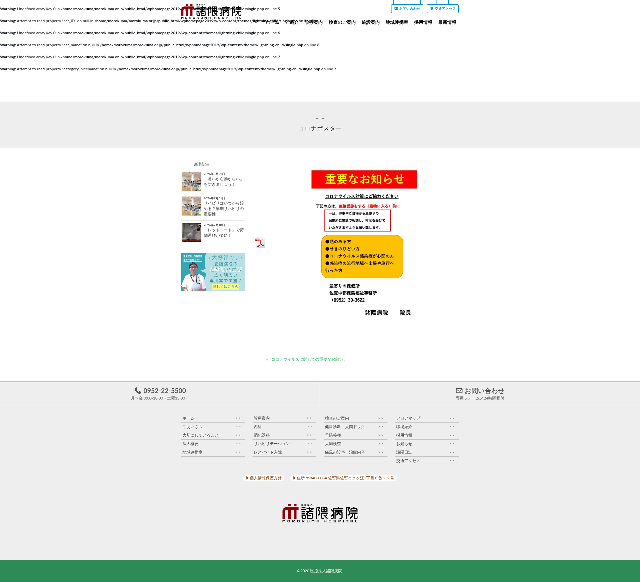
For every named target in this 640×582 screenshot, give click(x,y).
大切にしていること (211, 435)
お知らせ (425, 444)
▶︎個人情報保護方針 (264, 478)
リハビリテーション (283, 444)
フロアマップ (425, 418)
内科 (283, 427)
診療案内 (314, 22)
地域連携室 (397, 22)
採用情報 (423, 22)
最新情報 (447, 22)
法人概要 (211, 444)
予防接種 (354, 435)
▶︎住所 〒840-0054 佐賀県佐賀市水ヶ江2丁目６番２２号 (343, 478)
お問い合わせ (409, 9)
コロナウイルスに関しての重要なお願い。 (309, 359)
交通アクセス (445, 9)
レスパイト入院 (283, 452)
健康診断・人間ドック (354, 427)
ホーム (272, 22)
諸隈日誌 (425, 452)
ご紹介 (292, 22)
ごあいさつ (211, 427)
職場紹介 (425, 427)
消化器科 (283, 435)
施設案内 (371, 22)
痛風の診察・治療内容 (354, 452)
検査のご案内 (342, 22)
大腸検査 (354, 444)
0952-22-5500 (160, 394)
